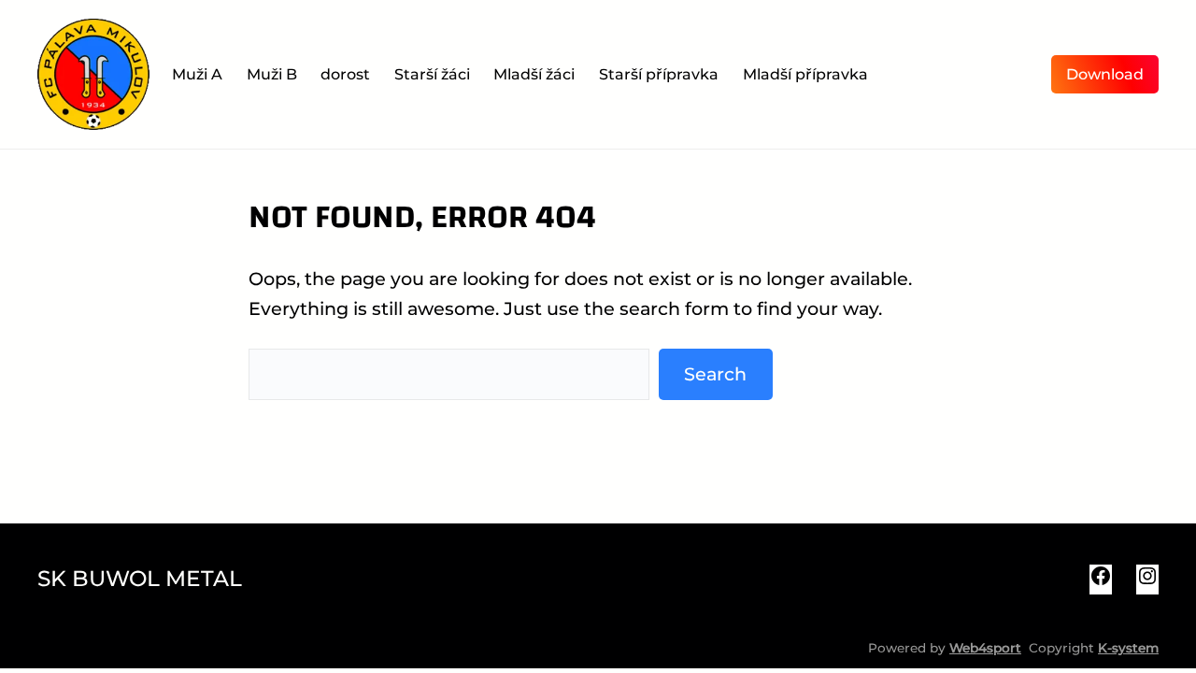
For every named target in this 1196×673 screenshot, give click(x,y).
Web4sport (985, 647)
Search (715, 374)
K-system (1128, 647)
